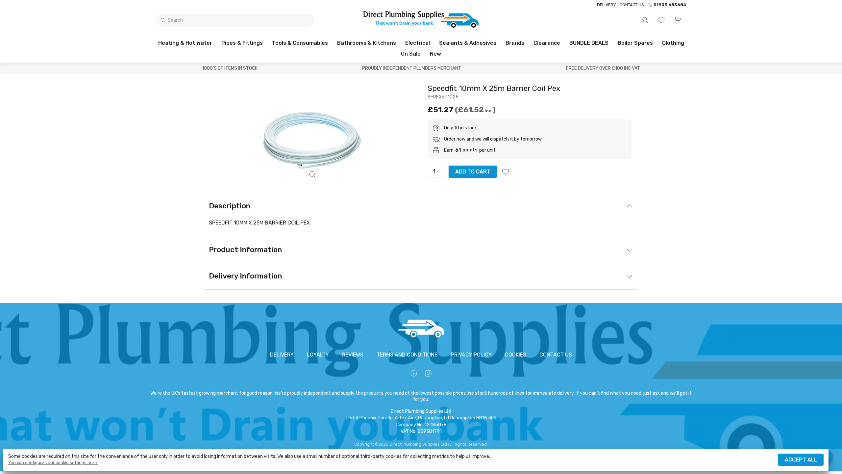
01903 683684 (670, 5)
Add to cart (472, 172)
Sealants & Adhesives (467, 43)
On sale (411, 54)
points (470, 150)
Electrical (417, 43)
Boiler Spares (635, 43)
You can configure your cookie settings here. (53, 463)
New (435, 54)
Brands (515, 43)
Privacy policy (471, 355)
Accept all (801, 460)
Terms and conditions (407, 355)
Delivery (606, 4)
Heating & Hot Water (185, 43)
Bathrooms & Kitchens (366, 43)
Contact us (632, 4)
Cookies (515, 355)
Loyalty (318, 355)
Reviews (352, 355)
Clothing (673, 43)
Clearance (546, 43)
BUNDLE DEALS (588, 43)
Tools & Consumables (300, 43)
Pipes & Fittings (242, 43)
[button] (677, 20)
